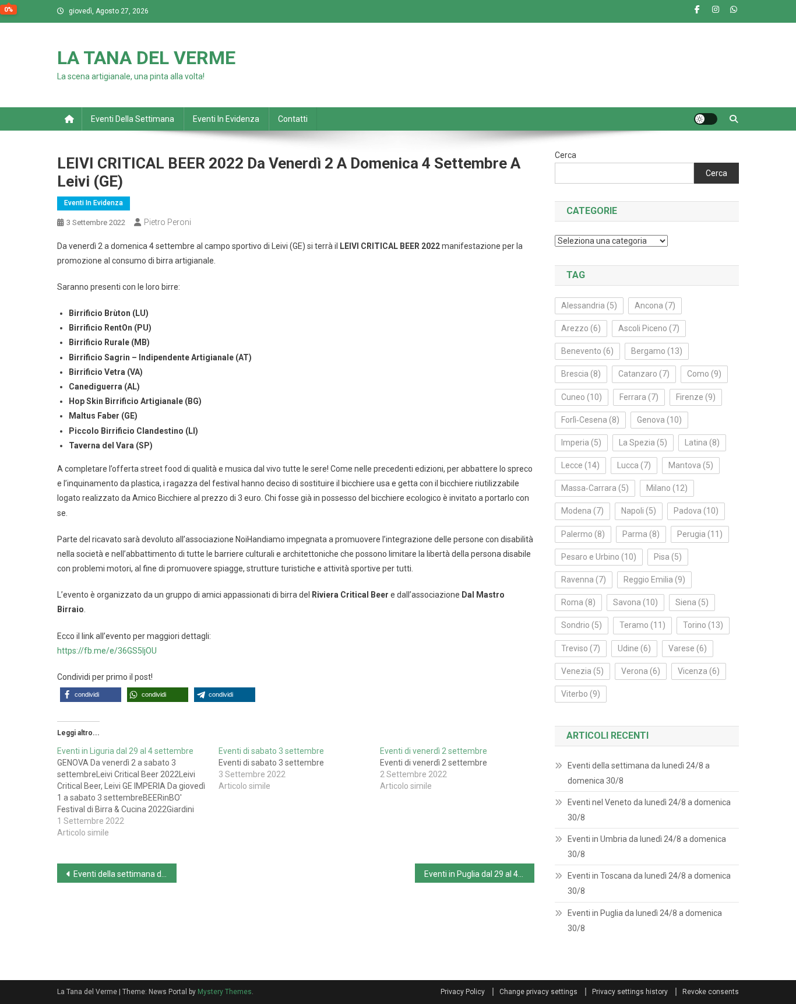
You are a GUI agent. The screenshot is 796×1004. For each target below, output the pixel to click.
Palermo (583, 534)
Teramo (642, 625)
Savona (635, 602)
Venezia (582, 671)
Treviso (580, 648)
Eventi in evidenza (226, 119)
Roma (578, 602)
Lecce (580, 465)
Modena (582, 510)
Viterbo (580, 693)
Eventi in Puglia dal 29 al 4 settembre (479, 874)
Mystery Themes (225, 992)
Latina (702, 442)
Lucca (634, 465)
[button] (90, 694)
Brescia (581, 373)
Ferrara (638, 397)
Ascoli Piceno (648, 328)
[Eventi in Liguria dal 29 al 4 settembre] (138, 791)
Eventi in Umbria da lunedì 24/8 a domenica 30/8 (647, 846)
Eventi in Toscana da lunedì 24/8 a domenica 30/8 (649, 883)
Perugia (700, 534)
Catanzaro (644, 373)
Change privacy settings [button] (538, 992)
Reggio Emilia (654, 579)
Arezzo (581, 328)
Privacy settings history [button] (630, 992)
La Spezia (643, 442)
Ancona (655, 305)
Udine (634, 648)
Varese (687, 648)
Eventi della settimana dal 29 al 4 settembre (125, 874)
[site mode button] (705, 119)
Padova (696, 510)
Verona (640, 671)
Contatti (293, 119)
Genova (659, 419)
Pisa (668, 556)
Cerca (565, 155)
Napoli (638, 510)
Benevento (587, 351)
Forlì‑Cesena (590, 419)
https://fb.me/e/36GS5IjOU (107, 650)
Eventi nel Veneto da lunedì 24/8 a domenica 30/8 (649, 810)
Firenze (696, 397)
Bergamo (656, 351)
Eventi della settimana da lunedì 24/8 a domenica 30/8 (639, 773)
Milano (667, 488)
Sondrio (581, 625)
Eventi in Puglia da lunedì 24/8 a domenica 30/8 (645, 920)
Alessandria (589, 305)
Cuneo (581, 397)
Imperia (581, 442)
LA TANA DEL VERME (146, 58)
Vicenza (699, 671)
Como (704, 373)
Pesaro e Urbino (598, 556)
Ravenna (583, 579)
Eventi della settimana (132, 119)
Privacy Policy (463, 992)
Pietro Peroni (167, 222)
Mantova (690, 465)
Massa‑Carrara (595, 488)
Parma (641, 534)
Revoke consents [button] (710, 992)
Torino (703, 625)
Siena (692, 602)
